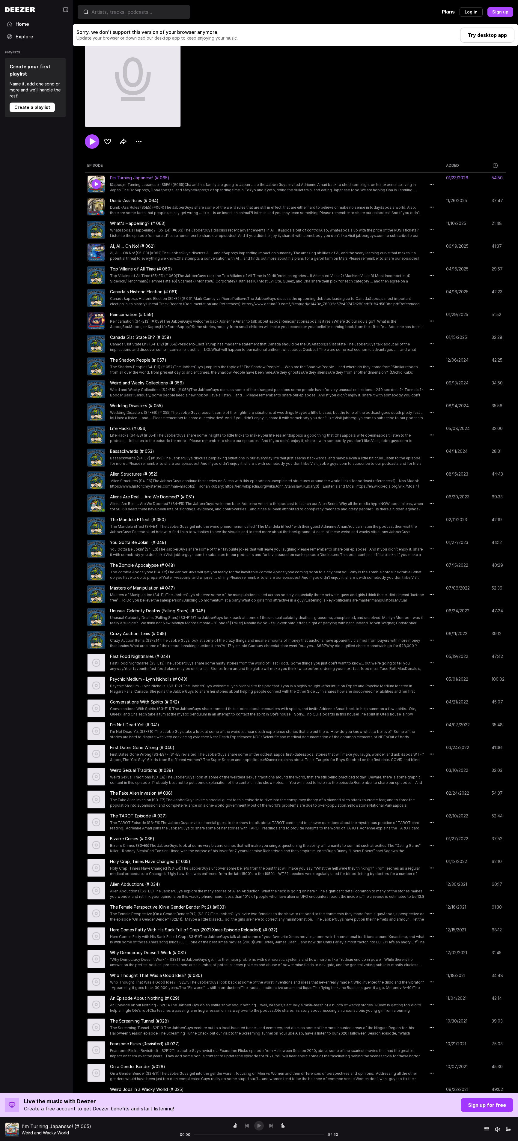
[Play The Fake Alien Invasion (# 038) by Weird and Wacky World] (96, 799)
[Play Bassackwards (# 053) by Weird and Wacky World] (96, 457)
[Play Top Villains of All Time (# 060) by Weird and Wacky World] (96, 275)
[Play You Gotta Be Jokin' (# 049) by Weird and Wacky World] (96, 549)
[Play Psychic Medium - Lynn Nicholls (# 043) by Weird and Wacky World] (96, 685)
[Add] (107, 141)
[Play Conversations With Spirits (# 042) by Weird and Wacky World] (96, 708)
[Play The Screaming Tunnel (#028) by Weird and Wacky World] (96, 1027)
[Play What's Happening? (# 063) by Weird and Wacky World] (96, 229)
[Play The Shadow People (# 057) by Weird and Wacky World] (96, 366)
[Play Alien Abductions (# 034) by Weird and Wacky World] (96, 890)
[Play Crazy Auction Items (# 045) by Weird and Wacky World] (96, 640)
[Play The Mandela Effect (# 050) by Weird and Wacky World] (96, 526)
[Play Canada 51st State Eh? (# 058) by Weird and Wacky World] (96, 343)
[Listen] (92, 141)
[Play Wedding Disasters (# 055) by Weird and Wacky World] (96, 412)
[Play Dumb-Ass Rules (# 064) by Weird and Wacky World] (96, 207)
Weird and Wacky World (45, 1132)
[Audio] (508, 1129)
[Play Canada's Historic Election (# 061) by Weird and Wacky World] (96, 298)
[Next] (271, 1126)
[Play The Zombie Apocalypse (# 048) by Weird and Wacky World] (96, 571)
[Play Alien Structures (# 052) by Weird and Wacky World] (96, 480)
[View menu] (139, 141)
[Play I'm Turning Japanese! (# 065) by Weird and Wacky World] (96, 184)
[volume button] (497, 1129)
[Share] (123, 141)
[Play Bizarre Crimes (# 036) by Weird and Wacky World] (96, 845)
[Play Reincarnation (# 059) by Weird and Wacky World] (96, 321)
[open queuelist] (487, 1129)
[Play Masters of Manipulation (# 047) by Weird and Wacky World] (96, 594)
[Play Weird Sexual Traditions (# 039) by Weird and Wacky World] (96, 776)
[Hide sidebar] (65, 9)
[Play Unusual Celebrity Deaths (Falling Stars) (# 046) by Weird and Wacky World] (96, 617)
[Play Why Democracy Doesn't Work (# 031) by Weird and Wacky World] (96, 959)
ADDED (452, 165)
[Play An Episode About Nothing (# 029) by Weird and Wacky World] (96, 1004)
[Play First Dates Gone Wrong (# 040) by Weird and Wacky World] (96, 754)
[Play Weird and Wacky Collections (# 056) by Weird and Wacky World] (96, 389)
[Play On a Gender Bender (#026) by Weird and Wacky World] (96, 1073)
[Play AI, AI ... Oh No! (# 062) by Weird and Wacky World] (96, 252)
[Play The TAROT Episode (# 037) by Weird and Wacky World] (96, 822)
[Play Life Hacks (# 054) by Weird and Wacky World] (96, 435)
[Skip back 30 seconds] (235, 1126)
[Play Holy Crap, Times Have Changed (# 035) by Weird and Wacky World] (96, 868)
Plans (448, 12)
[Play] (259, 1126)
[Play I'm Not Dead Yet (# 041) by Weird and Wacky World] (96, 731)
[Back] (247, 1126)
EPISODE (95, 165)
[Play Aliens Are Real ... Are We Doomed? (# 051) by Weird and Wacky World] (96, 503)
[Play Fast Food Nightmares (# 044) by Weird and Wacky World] (96, 663)
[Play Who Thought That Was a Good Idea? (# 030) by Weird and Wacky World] (96, 982)
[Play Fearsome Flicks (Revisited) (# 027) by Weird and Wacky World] (96, 1050)
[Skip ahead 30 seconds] (283, 1126)
